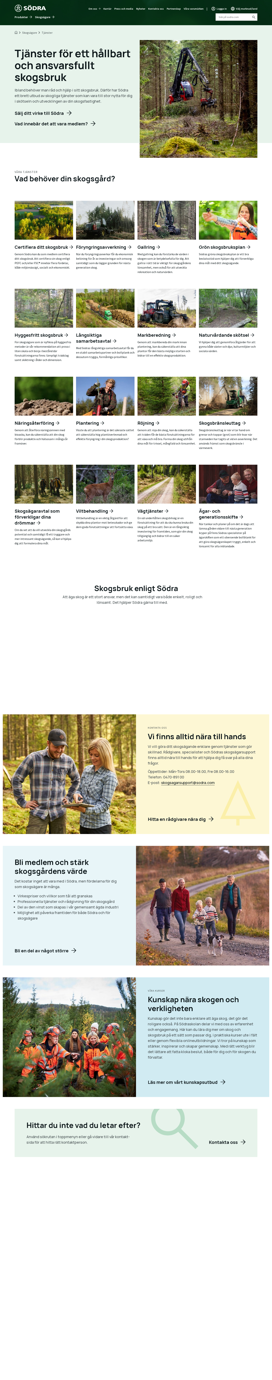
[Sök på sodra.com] (253, 17)
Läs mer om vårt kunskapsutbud (183, 1082)
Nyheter (140, 8)
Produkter (21, 17)
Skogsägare (42, 17)
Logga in (222, 8)
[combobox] (236, 17)
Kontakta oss (156, 8)
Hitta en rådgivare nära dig (177, 819)
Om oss (92, 8)
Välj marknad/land (246, 8)
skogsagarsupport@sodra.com (188, 782)
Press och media (123, 8)
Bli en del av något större (41, 951)
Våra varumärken (194, 8)
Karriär (107, 8)
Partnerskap (174, 8)
